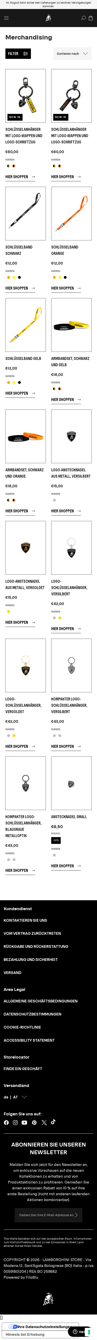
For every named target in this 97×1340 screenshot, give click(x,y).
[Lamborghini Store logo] (48, 18)
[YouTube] (24, 1122)
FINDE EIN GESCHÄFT (23, 1069)
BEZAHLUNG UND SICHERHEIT (31, 960)
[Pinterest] (34, 1122)
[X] (44, 1122)
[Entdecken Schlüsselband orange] (71, 213)
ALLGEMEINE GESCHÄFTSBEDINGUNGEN (41, 1001)
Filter (13, 53)
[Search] (83, 18)
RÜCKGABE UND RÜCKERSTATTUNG (36, 946)
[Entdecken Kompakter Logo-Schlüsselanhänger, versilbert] (71, 665)
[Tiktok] (54, 1122)
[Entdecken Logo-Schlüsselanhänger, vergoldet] (26, 665)
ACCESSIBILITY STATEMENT (29, 1040)
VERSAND (12, 973)
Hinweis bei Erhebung (25, 1334)
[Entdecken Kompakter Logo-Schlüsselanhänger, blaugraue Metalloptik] (26, 783)
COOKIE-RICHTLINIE (22, 1027)
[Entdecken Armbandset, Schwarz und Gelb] (71, 325)
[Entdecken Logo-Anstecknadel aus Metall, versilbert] (71, 436)
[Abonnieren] (76, 1215)
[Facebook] (6, 1122)
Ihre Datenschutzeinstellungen (45, 1326)
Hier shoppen (16, 176)
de (6, 1097)
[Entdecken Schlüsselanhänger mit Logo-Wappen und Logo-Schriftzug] (26, 95)
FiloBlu (32, 1277)
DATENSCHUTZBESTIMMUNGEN (32, 1014)
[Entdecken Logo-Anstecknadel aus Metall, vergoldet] (26, 547)
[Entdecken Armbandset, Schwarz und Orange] (26, 436)
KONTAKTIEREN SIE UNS (25, 920)
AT (15, 1097)
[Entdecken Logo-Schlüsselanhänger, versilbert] (71, 547)
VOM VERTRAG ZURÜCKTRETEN (32, 933)
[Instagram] (15, 1122)
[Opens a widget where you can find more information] (80, 1332)
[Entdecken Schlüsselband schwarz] (26, 213)
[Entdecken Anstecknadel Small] (71, 783)
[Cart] (90, 18)
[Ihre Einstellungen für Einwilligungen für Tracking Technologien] (89, 1332)
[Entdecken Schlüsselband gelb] (26, 325)
